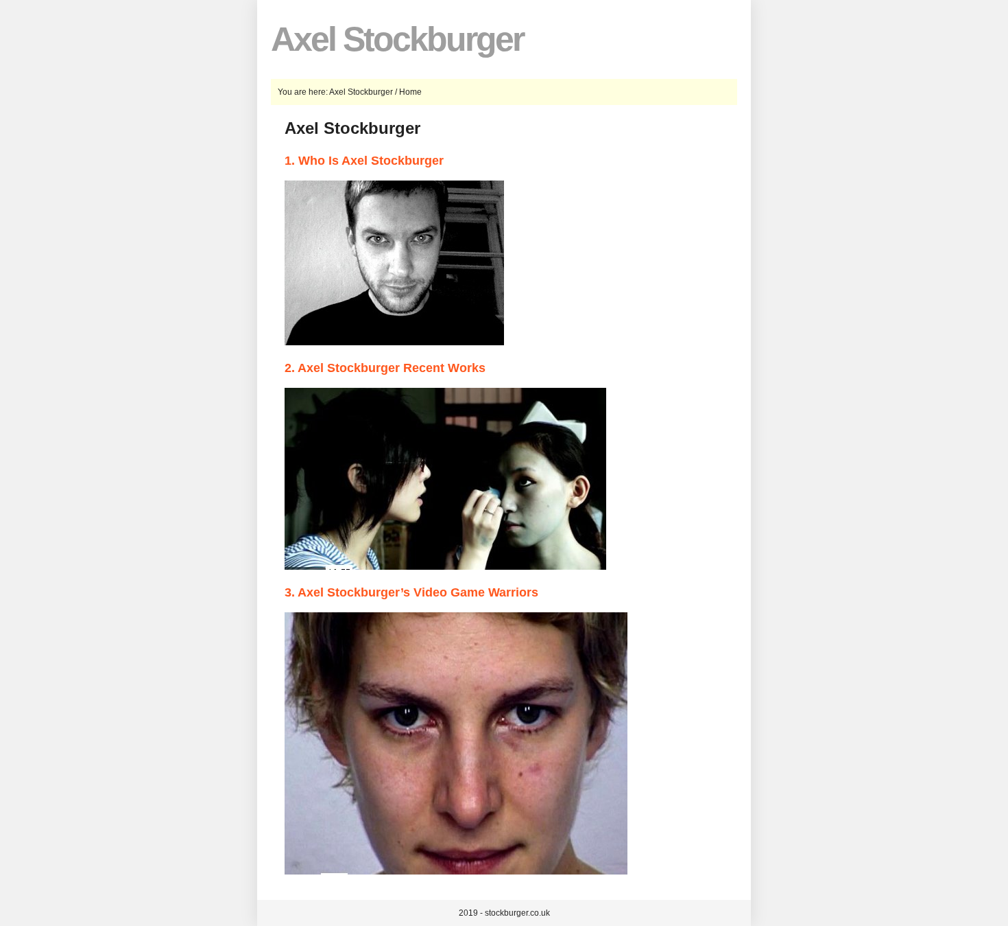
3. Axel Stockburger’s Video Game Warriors (411, 592)
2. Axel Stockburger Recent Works (385, 368)
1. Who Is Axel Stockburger (364, 160)
